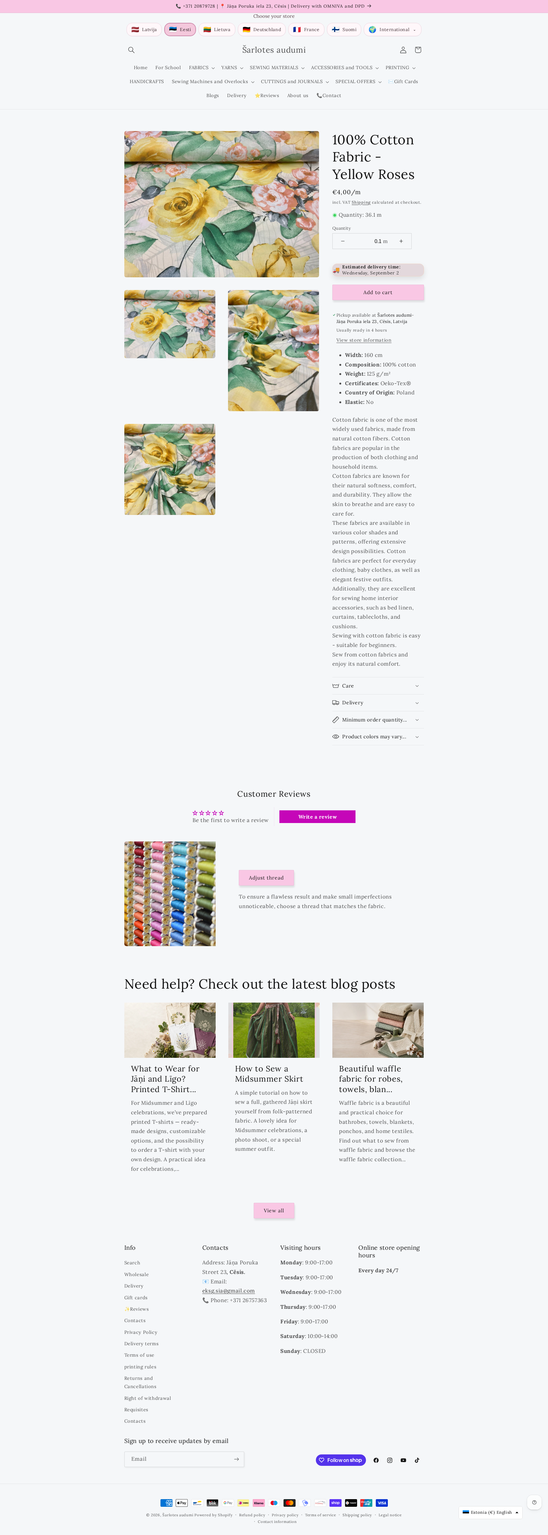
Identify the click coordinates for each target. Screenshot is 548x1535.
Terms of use (139, 1355)
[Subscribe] (236, 1459)
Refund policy (252, 1514)
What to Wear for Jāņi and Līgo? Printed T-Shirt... (165, 1079)
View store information (364, 340)
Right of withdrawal (147, 1398)
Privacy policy (285, 1514)
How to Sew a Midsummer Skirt (269, 1074)
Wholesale (136, 1274)
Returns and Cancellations (140, 1382)
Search (132, 1263)
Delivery (134, 1286)
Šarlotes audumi (177, 1514)
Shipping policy (357, 1514)
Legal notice (390, 1514)
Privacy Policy (141, 1332)
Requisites (136, 1410)
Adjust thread (266, 877)
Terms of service (320, 1514)
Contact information (277, 1521)
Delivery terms (141, 1344)
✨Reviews (136, 1309)
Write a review (317, 817)
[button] (131, 50)
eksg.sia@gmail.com (228, 1290)
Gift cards (136, 1298)
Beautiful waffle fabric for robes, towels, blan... (371, 1079)
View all (274, 1210)
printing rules (140, 1367)
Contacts (135, 1320)
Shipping (361, 202)
